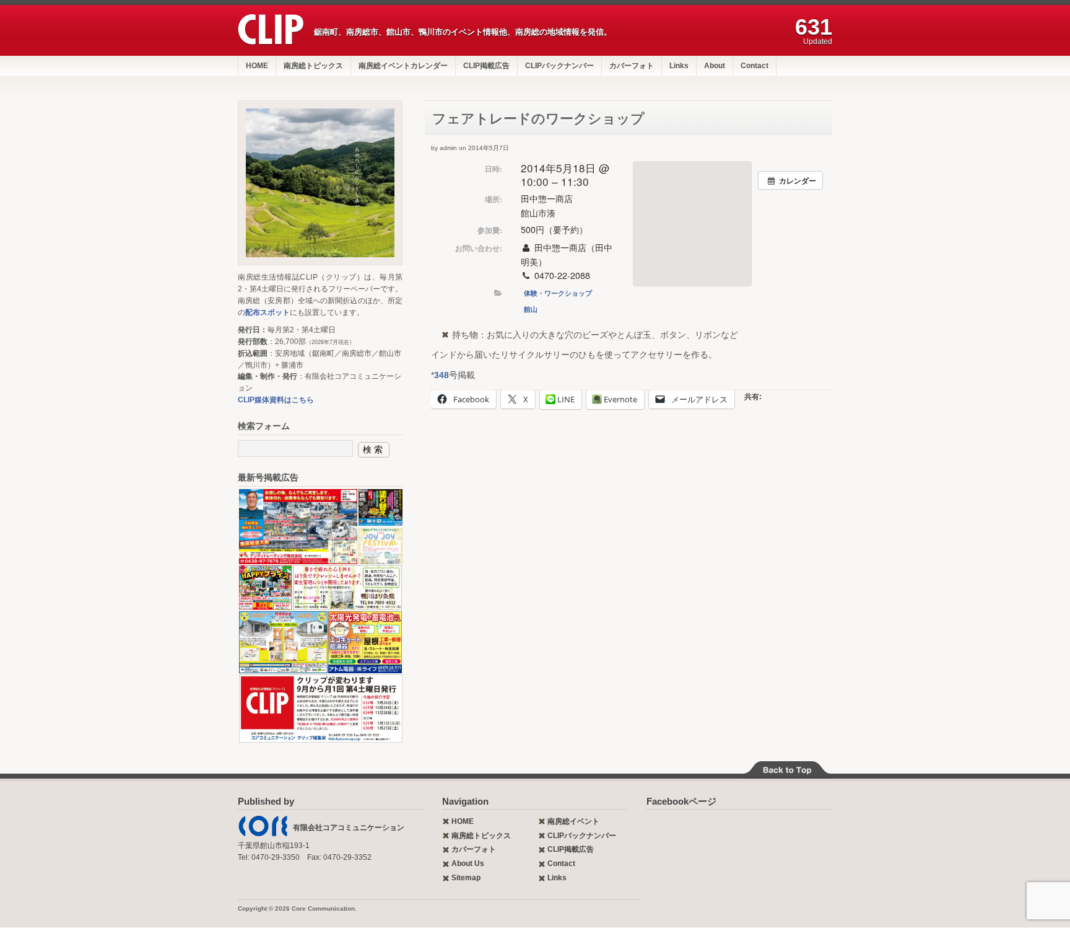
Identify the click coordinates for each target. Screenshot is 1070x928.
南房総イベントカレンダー (403, 65)
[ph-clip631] (320, 182)
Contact (754, 65)
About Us (467, 863)
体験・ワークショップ (558, 293)
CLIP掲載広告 (486, 65)
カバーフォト (631, 65)
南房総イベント (573, 821)
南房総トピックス (313, 65)
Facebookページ (681, 801)
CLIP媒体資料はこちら (276, 400)
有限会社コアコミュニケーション (348, 827)
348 (441, 375)
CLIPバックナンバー (559, 65)
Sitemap (466, 877)
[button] (297, 526)
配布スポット (267, 312)
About (714, 65)
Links (679, 65)
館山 (530, 309)
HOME (257, 65)
